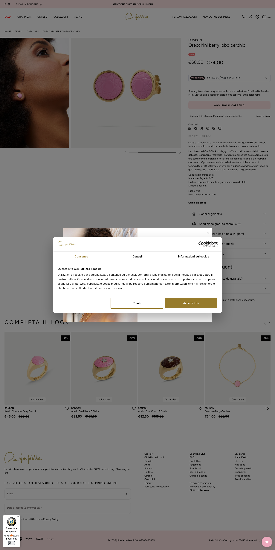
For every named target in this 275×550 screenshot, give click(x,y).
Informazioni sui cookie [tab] (193, 256)
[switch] (11, 543)
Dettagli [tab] (137, 256)
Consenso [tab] (81, 256)
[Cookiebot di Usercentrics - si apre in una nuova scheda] (201, 244)
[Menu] (18, 517)
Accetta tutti (191, 303)
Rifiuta (137, 303)
